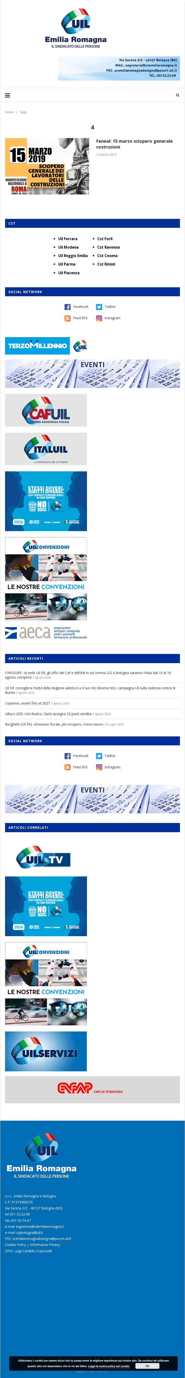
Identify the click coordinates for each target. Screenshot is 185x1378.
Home (9, 112)
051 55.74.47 (21, 1220)
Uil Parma (66, 264)
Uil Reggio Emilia (73, 255)
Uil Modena (68, 247)
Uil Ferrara (67, 238)
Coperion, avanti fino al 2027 (27, 703)
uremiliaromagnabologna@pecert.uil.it (41, 1238)
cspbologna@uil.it (29, 1232)
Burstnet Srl (99, 1371)
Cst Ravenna (108, 247)
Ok (147, 1366)
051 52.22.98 (20, 1214)
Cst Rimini (106, 264)
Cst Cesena (107, 255)
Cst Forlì (104, 238)
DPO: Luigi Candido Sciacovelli (28, 1251)
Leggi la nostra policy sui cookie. (109, 1366)
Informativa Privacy (45, 1244)
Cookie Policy (15, 1244)
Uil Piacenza (68, 272)
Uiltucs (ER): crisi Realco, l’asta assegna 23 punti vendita (48, 713)
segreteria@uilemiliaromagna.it (40, 1226)
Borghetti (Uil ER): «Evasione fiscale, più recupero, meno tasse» (54, 724)
